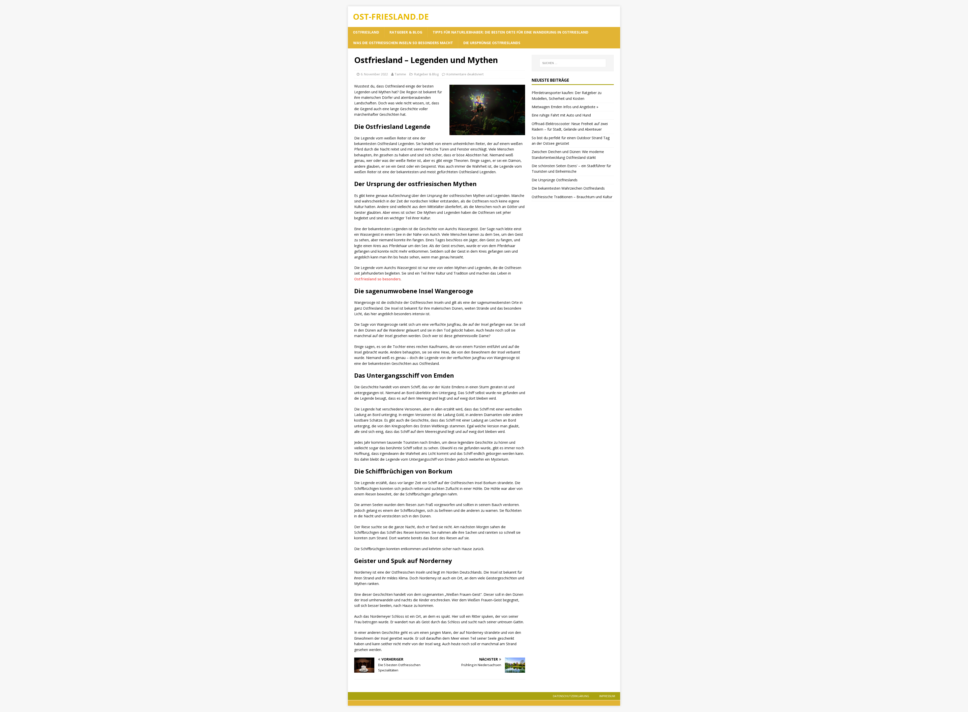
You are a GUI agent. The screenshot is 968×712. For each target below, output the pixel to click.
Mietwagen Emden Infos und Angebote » (565, 106)
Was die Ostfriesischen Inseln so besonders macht (403, 42)
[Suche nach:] (573, 63)
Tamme (400, 74)
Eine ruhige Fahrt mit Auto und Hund (561, 115)
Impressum (607, 696)
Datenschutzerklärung (571, 696)
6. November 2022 (374, 74)
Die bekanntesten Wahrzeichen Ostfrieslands (568, 188)
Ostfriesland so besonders (377, 279)
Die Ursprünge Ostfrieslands (491, 42)
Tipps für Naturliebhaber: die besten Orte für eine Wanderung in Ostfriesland (510, 32)
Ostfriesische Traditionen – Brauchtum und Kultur (572, 196)
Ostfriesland (366, 32)
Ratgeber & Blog (405, 32)
